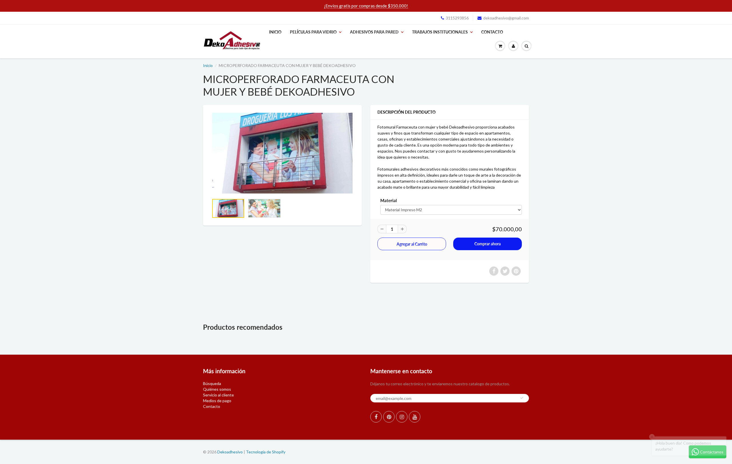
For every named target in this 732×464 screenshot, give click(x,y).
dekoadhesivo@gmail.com (506, 17)
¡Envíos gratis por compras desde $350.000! (366, 5)
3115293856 (457, 17)
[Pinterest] (389, 416)
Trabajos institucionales (440, 31)
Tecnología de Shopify (265, 451)
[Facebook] (376, 416)
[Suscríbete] (522, 397)
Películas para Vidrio (313, 31)
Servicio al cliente (218, 394)
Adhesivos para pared (374, 31)
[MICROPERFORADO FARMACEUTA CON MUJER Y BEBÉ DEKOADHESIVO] (282, 153)
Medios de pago (217, 400)
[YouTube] (414, 416)
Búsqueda (212, 383)
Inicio (275, 31)
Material (388, 200)
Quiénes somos (217, 389)
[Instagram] (401, 416)
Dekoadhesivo (230, 451)
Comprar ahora (487, 243)
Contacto (492, 31)
